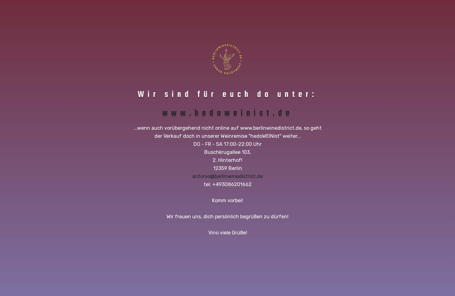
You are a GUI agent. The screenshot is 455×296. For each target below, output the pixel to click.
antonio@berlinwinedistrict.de (227, 176)
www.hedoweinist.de (227, 113)
